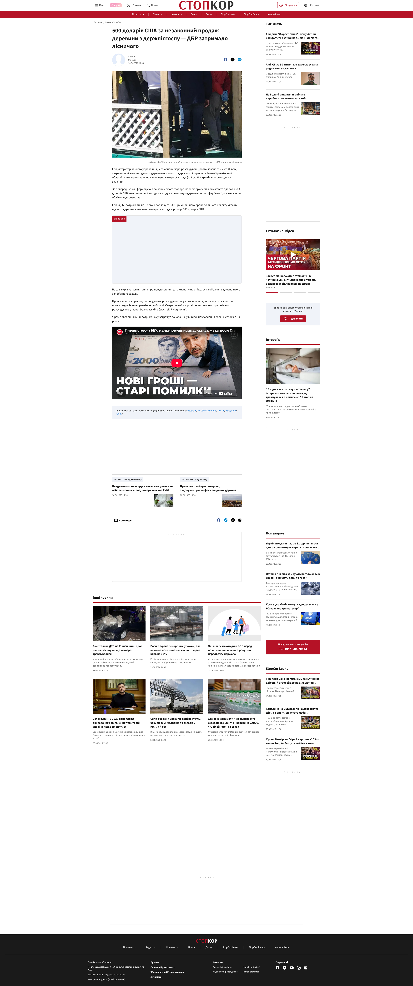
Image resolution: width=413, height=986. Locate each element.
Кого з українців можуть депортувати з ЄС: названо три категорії (292, 606)
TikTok (118, 414)
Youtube (212, 410)
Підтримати (291, 5)
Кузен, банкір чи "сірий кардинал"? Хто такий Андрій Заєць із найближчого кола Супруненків (292, 743)
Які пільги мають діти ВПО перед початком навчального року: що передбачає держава (230, 650)
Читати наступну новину (194, 479)
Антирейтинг (274, 14)
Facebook (202, 410)
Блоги (194, 14)
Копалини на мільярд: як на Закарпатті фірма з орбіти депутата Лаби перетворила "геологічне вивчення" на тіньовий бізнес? (292, 715)
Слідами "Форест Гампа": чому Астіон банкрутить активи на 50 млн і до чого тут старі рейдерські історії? (291, 38)
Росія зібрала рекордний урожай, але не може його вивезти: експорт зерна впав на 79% (175, 650)
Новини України (113, 22)
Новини (175, 14)
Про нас (155, 962)
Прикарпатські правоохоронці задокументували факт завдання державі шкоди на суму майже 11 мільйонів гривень (209, 490)
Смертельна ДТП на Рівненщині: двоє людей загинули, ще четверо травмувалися (117, 650)
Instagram (230, 410)
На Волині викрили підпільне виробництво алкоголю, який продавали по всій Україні (286, 99)
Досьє (209, 14)
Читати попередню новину (128, 479)
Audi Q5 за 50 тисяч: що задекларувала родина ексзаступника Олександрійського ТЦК (292, 69)
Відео (156, 14)
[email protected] (116, 979)
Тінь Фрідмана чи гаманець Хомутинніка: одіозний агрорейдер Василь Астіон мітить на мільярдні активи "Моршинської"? (293, 685)
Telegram (191, 410)
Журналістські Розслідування (167, 972)
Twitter (220, 410)
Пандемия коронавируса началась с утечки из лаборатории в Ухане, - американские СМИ (142, 488)
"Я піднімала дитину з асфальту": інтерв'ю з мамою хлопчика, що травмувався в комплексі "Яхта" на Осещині (289, 395)
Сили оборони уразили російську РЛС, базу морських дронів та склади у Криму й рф (175, 723)
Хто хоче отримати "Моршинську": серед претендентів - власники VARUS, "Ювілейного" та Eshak (233, 723)
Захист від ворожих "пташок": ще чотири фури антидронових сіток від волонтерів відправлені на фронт (291, 280)
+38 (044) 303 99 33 (293, 649)
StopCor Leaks (228, 14)
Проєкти (136, 14)
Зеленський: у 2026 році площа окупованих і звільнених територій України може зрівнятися (116, 723)
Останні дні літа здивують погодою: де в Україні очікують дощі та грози (293, 576)
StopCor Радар (251, 14)
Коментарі (125, 520)
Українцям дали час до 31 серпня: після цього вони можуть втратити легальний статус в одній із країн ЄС (292, 547)
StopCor (132, 56)
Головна (98, 22)
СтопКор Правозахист (163, 967)
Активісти (156, 977)
